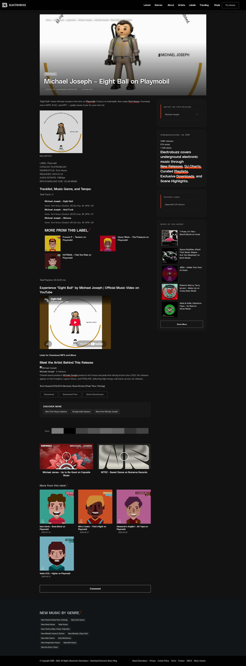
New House (63, 624)
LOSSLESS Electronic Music (64, 386)
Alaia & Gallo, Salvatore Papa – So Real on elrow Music (190, 306)
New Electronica (64, 638)
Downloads (185, 176)
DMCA (189, 661)
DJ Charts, (192, 166)
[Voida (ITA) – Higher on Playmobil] (57, 553)
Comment (95, 588)
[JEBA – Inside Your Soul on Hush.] (170, 274)
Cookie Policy (163, 661)
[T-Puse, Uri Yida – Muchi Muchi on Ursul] (170, 238)
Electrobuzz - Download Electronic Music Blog (98, 661)
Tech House (59, 20)
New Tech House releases (56, 412)
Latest (147, 5)
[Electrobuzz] (14, 5)
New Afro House (70, 643)
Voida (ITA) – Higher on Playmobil (55, 573)
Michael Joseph (85, 20)
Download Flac (70, 394)
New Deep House (48, 624)
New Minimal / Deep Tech (78, 634)
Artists (181, 5)
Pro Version (230, 5)
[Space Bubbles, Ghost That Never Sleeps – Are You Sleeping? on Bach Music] (170, 256)
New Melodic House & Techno (52, 634)
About (171, 5)
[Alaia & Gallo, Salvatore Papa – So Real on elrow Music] (170, 309)
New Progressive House (50, 643)
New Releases (171, 166)
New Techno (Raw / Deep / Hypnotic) (55, 629)
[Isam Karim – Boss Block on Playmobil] (57, 507)
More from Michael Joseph (107, 412)
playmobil (71, 20)
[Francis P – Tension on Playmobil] (53, 243)
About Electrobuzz (139, 661)
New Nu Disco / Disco (49, 647)
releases (166, 141)
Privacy (152, 661)
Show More (182, 324)
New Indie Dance (48, 638)
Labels (192, 5)
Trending (204, 5)
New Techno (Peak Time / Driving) (54, 620)
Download (49, 394)
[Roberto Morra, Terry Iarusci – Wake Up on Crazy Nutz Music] (170, 292)
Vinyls (217, 5)
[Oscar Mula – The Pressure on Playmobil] (108, 243)
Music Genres (200, 661)
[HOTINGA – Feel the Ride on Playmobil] (53, 261)
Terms (173, 661)
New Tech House (77, 620)
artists (165, 144)
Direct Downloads (95, 394)
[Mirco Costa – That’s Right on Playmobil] (95, 507)
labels (165, 148)
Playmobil (90, 101)
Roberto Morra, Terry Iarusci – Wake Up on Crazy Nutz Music (190, 288)
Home (48, 20)
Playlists (181, 171)
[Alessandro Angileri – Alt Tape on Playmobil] (134, 507)
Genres (158, 5)
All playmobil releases (81, 412)
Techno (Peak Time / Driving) (91, 386)
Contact (181, 661)
